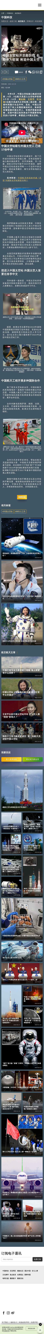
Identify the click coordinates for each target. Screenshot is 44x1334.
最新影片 (13, 1278)
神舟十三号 (20, 79)
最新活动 (20, 1278)
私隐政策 (6, 1331)
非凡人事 (6, 593)
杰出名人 (14, 638)
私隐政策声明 (24, 1322)
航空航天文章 (8, 652)
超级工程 (13, 21)
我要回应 (22, 497)
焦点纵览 (13, 1275)
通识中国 (27, 1271)
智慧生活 (4, 21)
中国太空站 (8, 79)
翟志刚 (22, 99)
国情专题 (27, 1275)
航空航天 (18, 13)
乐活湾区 (6, 550)
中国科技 (10, 13)
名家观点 (20, 1275)
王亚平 (31, 99)
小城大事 (14, 593)
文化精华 (6, 1275)
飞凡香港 (14, 550)
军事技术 (30, 21)
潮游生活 (20, 1271)
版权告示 (14, 1322)
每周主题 (6, 1278)
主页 (2, 13)
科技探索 (38, 21)
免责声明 (34, 1322)
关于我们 (5, 1322)
